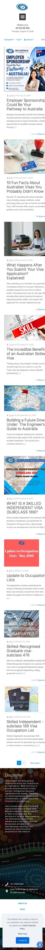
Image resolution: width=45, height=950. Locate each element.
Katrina (12, 95)
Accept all (22, 940)
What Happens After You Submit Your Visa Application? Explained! (25, 271)
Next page (34, 763)
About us (22, 903)
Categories (8, 39)
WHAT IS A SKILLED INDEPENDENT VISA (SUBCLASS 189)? (25, 507)
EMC (11, 178)
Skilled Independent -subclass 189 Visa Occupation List (25, 726)
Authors (29, 39)
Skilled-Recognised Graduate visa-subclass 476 (23, 650)
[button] (22, 17)
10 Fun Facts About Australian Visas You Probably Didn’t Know (25, 187)
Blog (22, 909)
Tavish (11, 344)
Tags (18, 39)
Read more (22, 934)
